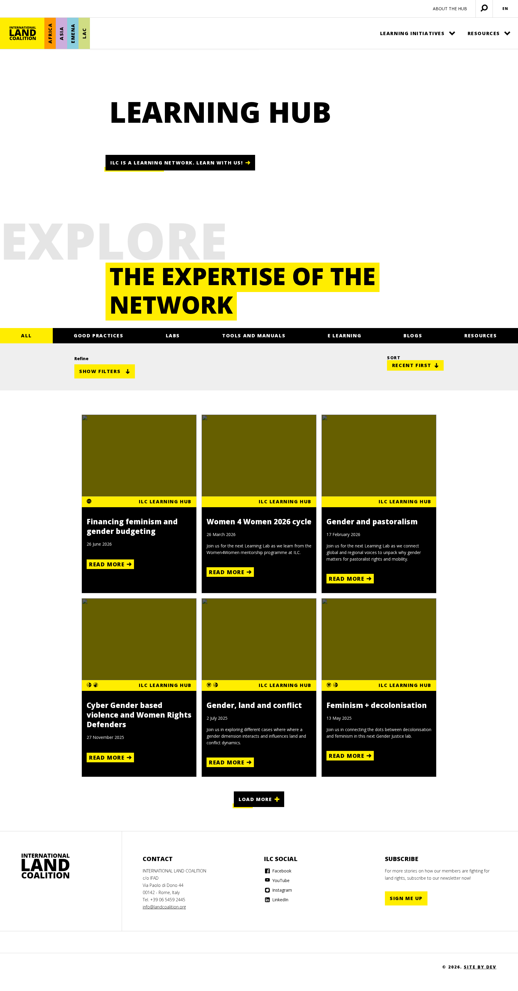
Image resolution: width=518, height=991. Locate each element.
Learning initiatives (412, 33)
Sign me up (406, 898)
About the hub (450, 8)
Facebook (281, 871)
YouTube (280, 880)
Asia (61, 33)
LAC (84, 33)
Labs (173, 335)
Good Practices (98, 335)
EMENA (73, 33)
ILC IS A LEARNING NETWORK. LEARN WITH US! (176, 162)
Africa (50, 33)
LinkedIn (279, 899)
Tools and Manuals (253, 335)
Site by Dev (480, 967)
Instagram (281, 890)
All (26, 335)
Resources (484, 33)
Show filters (100, 371)
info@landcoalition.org (164, 907)
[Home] (23, 33)
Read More (106, 564)
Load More (255, 799)
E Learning (344, 335)
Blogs (412, 335)
